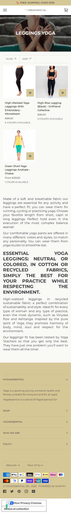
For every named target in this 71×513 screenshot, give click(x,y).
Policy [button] (7, 444)
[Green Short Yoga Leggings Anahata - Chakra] (19, 145)
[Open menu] (8, 10)
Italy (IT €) (33, 465)
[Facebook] (4, 491)
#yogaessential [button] (13, 379)
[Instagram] (26, 491)
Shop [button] (6, 410)
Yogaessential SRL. (17, 486)
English (11, 465)
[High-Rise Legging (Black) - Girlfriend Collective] (52, 82)
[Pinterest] (19, 491)
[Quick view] (62, 93)
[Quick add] (30, 93)
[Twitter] (12, 491)
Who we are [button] (11, 432)
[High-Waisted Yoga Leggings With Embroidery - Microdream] (19, 82)
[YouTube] (33, 491)
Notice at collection (16, 508)
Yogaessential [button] (13, 421)
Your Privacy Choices (27, 503)
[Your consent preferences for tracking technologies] (6, 506)
